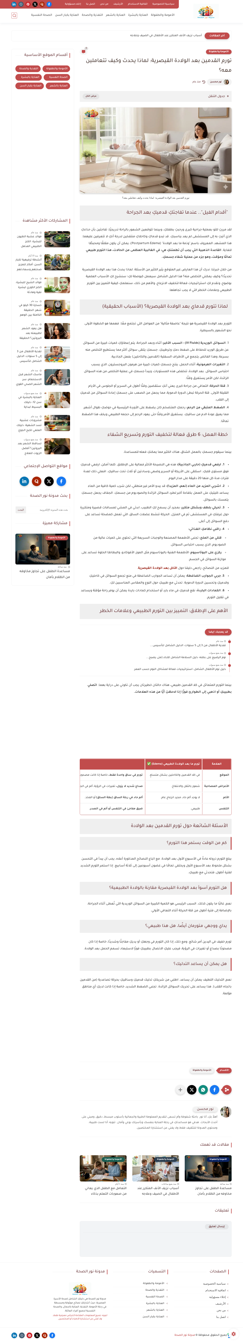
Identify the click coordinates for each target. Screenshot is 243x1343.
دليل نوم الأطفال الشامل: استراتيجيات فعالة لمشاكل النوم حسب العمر (180, 669)
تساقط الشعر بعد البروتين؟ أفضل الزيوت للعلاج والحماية (30, 449)
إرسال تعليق (217, 1226)
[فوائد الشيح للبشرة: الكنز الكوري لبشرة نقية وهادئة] (57, 285)
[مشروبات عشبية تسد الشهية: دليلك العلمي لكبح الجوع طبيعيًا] (57, 423)
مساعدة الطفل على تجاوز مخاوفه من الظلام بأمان (213, 1191)
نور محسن (216, 82)
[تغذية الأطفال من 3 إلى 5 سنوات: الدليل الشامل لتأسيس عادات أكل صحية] (57, 354)
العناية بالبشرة (138, 15)
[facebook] (49, 4)
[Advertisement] (156, 731)
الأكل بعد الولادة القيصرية (157, 568)
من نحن (104, 4)
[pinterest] (28, 4)
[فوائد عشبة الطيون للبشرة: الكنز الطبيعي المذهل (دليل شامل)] (57, 239)
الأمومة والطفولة (163, 15)
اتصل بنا (90, 4)
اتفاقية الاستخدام (138, 4)
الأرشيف (118, 4)
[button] (214, 1090)
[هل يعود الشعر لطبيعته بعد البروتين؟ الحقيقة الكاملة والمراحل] (57, 331)
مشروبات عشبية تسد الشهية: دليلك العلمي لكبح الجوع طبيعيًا (29, 426)
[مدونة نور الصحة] (206, 11)
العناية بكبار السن (67, 15)
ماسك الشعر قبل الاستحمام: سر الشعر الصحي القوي (29, 379)
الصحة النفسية (41, 15)
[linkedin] (14, 4)
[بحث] (14, 15)
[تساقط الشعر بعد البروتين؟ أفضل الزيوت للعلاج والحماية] (57, 446)
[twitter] (35, 4)
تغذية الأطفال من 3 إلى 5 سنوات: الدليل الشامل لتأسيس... (188, 645)
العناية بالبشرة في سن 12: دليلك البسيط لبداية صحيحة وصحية (30, 403)
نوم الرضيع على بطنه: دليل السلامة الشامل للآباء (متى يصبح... (186, 657)
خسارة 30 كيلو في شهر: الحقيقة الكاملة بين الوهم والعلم (30, 311)
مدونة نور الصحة (184, 1335)
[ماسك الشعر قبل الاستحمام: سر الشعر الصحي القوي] (57, 377)
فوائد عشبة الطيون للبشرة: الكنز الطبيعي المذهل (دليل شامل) (29, 242)
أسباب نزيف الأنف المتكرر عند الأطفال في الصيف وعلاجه (158, 1191)
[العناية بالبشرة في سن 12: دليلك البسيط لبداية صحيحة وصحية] (57, 400)
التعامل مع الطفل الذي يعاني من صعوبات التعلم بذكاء (167, 35)
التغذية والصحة (92, 15)
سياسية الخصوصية (163, 4)
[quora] (42, 4)
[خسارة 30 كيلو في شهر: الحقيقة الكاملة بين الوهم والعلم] (57, 308)
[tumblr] (21, 4)
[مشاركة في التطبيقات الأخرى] (180, 1090)
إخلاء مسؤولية (73, 4)
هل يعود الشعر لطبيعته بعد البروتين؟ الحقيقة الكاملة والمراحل (31, 334)
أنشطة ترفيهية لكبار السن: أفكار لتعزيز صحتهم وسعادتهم (29, 264)
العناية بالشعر (115, 15)
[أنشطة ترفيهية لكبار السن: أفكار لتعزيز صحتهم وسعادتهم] (57, 262)
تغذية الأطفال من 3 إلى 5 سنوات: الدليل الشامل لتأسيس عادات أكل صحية (29, 357)
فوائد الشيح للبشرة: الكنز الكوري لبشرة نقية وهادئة (29, 287)
